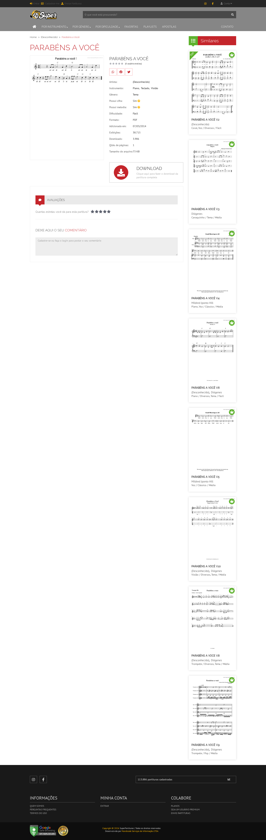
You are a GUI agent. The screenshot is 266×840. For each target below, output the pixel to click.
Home (33, 37)
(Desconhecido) (49, 37)
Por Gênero (81, 26)
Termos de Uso (38, 813)
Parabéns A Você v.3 (205, 209)
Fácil (135, 113)
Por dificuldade (107, 26)
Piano (136, 88)
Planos (175, 805)
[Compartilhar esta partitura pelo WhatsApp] (113, 72)
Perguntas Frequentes (43, 809)
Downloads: (115, 138)
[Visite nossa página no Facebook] (212, 3)
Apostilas (169, 26)
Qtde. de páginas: (118, 145)
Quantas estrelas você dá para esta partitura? (62, 211)
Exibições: (114, 132)
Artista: (113, 82)
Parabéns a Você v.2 (205, 119)
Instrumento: (116, 88)
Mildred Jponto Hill (202, 303)
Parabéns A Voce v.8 (205, 655)
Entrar (36, 3)
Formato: (114, 119)
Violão (154, 88)
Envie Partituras (180, 813)
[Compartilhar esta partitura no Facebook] (120, 72)
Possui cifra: (115, 100)
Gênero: (113, 94)
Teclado (145, 88)
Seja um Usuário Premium (185, 809)
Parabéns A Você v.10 (206, 566)
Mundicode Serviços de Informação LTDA (140, 831)
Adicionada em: (117, 126)
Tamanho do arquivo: (121, 151)
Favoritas (131, 26)
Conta (227, 3)
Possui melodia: (117, 107)
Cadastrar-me (52, 3)
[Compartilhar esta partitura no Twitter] (128, 72)
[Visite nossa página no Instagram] (205, 3)
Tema (135, 94)
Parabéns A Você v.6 (205, 387)
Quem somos (37, 805)
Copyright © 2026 (110, 828)
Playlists (150, 26)
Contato (227, 26)
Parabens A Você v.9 (205, 744)
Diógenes (196, 213)
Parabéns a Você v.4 (205, 298)
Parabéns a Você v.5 (205, 476)
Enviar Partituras (73, 3)
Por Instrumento (54, 26)
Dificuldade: (115, 113)
